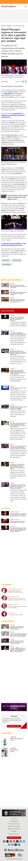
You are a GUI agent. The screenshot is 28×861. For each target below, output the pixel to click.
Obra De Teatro (17, 260)
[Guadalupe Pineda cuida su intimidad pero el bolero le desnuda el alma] (5, 627)
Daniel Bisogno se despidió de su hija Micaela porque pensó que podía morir (13, 115)
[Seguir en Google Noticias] (25, 81)
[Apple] (15, 844)
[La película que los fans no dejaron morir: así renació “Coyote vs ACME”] (5, 641)
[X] (7, 841)
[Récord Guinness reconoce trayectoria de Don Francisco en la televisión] (5, 285)
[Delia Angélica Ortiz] (4, 598)
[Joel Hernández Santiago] (4, 590)
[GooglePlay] (19, 844)
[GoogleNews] (12, 844)
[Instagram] (14, 841)
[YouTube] (11, 841)
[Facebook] (4, 841)
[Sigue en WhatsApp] (23, 81)
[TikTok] (17, 841)
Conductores (5, 260)
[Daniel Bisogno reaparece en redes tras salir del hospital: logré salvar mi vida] (5, 299)
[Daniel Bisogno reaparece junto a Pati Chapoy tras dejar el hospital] (5, 292)
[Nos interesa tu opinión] (14, 813)
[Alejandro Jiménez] (4, 606)
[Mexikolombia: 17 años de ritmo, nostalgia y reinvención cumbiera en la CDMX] (5, 411)
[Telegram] (20, 841)
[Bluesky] (24, 841)
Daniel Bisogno (8, 93)
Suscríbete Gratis (14, 726)
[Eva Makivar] (4, 614)
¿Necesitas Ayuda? (14, 837)
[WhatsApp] (9, 844)
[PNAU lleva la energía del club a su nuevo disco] (5, 394)
